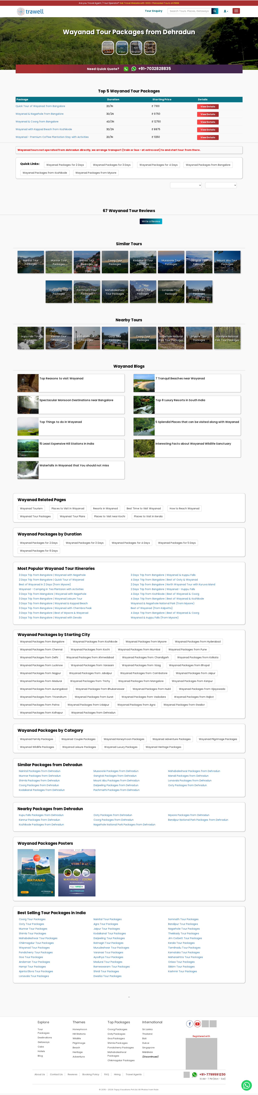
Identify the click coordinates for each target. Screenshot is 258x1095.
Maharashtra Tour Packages (185, 957)
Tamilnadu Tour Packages (184, 947)
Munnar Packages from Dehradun (40, 776)
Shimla (87, 262)
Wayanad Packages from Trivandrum (43, 697)
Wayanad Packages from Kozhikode (45, 173)
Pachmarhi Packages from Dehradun (117, 790)
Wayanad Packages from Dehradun (93, 712)
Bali (144, 1038)
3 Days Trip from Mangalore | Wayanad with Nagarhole (53, 594)
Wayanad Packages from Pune (187, 649)
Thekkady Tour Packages (183, 933)
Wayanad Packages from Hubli (152, 689)
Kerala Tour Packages (181, 943)
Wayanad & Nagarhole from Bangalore (40, 114)
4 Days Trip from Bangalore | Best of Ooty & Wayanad (164, 579)
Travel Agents (134, 1074)
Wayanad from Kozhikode (150, 48)
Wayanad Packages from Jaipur (196, 673)
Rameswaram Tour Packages (112, 966)
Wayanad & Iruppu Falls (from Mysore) (155, 617)
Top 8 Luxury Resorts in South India (180, 400)
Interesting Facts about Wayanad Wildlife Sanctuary (193, 444)
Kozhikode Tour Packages (86, 338)
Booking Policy (90, 1074)
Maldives (147, 1052)
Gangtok (199, 262)
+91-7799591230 (212, 1074)
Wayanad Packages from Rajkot (194, 697)
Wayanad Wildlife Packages (37, 747)
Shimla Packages (118, 1043)
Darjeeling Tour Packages (109, 938)
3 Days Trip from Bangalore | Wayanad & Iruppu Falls (163, 575)
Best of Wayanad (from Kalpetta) (152, 608)
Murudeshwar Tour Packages (111, 947)
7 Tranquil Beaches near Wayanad (180, 378)
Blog (40, 1055)
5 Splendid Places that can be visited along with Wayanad (197, 422)
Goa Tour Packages (31, 957)
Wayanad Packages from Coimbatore (143, 673)
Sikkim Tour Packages (181, 966)
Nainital (30, 262)
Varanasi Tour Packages (108, 952)
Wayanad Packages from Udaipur (88, 704)
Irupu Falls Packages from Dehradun (41, 815)
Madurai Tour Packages (108, 962)
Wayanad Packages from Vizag (141, 665)
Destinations (45, 1037)
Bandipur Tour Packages (183, 924)
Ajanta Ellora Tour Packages (36, 971)
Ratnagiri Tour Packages (108, 943)
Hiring (117, 1074)
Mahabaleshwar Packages (117, 1053)
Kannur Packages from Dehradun (39, 820)
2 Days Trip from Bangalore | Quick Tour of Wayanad (51, 579)
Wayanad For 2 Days (108, 48)
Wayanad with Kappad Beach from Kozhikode (44, 129)
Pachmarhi (87, 292)
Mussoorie (171, 262)
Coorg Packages (117, 1029)
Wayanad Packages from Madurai (41, 681)
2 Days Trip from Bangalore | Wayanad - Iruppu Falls (163, 589)
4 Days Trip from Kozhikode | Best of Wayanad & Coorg (165, 594)
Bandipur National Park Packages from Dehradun (198, 820)
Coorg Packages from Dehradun (39, 785)
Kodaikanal (143, 262)
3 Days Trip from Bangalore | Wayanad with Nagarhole (52, 575)
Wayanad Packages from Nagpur (40, 673)
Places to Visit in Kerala (148, 516)
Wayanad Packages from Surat (94, 697)
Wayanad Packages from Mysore (96, 173)
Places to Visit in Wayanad (68, 508)
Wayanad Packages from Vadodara (144, 697)
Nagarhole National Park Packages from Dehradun (125, 824)
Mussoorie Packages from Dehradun (116, 771)
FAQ (106, 1074)
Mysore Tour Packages (199, 338)
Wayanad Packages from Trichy (90, 681)
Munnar (59, 262)
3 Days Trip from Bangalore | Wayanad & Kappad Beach (53, 603)
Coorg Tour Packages (143, 338)
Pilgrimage (79, 1043)
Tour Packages (43, 1031)
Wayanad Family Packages (36, 739)
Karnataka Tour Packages (184, 952)
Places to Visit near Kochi (109, 516)
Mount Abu (227, 262)
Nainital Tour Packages (108, 919)
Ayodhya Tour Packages (108, 957)
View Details (208, 106)
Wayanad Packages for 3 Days (112, 165)
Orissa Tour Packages (181, 962)
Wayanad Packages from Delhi (39, 657)
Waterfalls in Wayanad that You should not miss (74, 465)
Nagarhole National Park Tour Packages (171, 338)
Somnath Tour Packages (183, 919)
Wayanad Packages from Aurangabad (43, 689)
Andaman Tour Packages (34, 962)
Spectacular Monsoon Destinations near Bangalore (76, 400)
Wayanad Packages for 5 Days (177, 543)
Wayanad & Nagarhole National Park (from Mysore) (162, 603)
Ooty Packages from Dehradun (187, 785)
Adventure (79, 1056)
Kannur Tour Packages (58, 338)
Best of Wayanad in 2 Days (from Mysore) (45, 584)
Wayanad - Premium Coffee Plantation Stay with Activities (52, 137)
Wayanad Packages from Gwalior (184, 704)
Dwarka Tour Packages (108, 976)
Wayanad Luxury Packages (120, 747)
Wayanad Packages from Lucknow (41, 665)
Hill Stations (79, 1034)
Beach (76, 1047)
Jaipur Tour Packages (107, 928)
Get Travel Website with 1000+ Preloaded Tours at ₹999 (149, 3)
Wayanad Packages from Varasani (92, 665)
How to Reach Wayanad (184, 508)
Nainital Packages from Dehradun (40, 771)
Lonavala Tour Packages (34, 976)
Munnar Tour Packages (33, 928)
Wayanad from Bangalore (136, 48)
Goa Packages (116, 1038)
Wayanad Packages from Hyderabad (198, 641)
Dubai (145, 1043)
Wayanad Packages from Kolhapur (41, 712)
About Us (40, 1074)
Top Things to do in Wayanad (60, 422)
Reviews (72, 1074)
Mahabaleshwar (115, 292)
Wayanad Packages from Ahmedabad (90, 657)
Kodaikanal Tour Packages (110, 933)
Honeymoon (80, 1029)
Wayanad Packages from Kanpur (192, 681)
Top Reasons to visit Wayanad (61, 378)
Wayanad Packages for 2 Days (65, 165)
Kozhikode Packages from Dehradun (41, 824)
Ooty (199, 292)
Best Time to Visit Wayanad (144, 508)
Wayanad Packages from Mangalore (141, 681)
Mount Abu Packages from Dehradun (117, 780)
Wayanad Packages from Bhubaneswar (100, 689)
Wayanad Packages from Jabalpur (90, 673)
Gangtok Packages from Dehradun (115, 776)
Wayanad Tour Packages (35, 516)
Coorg (115, 262)
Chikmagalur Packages (121, 1060)
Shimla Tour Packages (32, 933)
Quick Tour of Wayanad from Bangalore (40, 106)
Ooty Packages (116, 1034)
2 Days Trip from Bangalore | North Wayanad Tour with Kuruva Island (173, 584)
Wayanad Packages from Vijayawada (202, 689)
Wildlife (77, 1038)
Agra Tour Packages (106, 924)
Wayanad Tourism (31, 508)
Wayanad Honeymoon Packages (124, 739)
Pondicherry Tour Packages (36, 952)
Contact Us (56, 1074)
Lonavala (171, 292)
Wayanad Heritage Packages (163, 747)
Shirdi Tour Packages (106, 971)
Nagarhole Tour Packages (184, 928)
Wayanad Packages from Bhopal (189, 665)
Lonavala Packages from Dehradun (190, 780)
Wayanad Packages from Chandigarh (145, 657)
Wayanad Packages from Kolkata (198, 657)
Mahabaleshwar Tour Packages (38, 938)
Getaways (43, 1042)
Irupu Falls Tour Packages (30, 338)
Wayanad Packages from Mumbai (139, 649)
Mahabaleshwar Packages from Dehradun (194, 771)
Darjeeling (58, 292)
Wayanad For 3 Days (122, 48)
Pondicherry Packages (121, 1047)
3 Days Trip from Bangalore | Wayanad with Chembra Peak (55, 608)
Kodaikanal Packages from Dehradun (42, 790)
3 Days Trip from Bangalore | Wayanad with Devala (50, 617)
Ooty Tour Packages (115, 338)
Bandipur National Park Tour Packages (227, 338)
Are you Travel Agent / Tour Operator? (99, 3)
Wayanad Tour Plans (72, 516)
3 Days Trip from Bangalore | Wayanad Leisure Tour (50, 598)
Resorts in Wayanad (105, 508)
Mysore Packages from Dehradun (189, 815)
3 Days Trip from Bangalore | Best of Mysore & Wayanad (53, 613)
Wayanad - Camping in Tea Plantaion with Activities (51, 589)
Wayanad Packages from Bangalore (208, 165)
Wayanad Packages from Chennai (41, 649)
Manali (143, 292)
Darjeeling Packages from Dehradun (116, 785)
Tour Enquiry (153, 11)
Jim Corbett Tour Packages (185, 938)
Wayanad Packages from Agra (136, 704)
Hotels (41, 1051)
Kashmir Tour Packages (182, 971)
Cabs (41, 1046)
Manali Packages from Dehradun (188, 776)
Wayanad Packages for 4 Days (159, 165)
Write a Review (151, 221)
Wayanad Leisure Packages (79, 747)
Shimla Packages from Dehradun (39, 780)
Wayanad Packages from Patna (39, 704)
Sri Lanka (147, 1029)
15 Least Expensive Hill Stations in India (66, 444)
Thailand (147, 1034)
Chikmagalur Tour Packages (36, 943)
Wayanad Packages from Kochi (90, 649)
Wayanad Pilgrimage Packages (218, 739)
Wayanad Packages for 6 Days (39, 550)
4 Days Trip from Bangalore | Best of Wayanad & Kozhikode (167, 598)
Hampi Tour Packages (32, 966)
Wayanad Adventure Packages (172, 739)
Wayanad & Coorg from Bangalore (37, 121)
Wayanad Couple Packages (78, 739)
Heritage (78, 1052)
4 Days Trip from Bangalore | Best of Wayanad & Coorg (165, 613)
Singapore (148, 1047)
